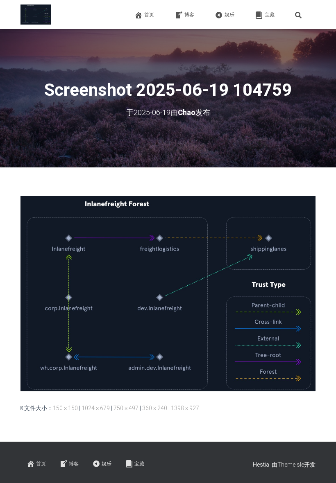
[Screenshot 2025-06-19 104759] (168, 293)
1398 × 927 (185, 408)
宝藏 (270, 15)
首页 (149, 15)
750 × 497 (126, 408)
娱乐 (229, 15)
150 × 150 (65, 408)
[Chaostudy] (35, 15)
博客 (189, 15)
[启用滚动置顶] (319, 466)
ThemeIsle (290, 464)
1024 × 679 (96, 408)
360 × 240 (154, 408)
